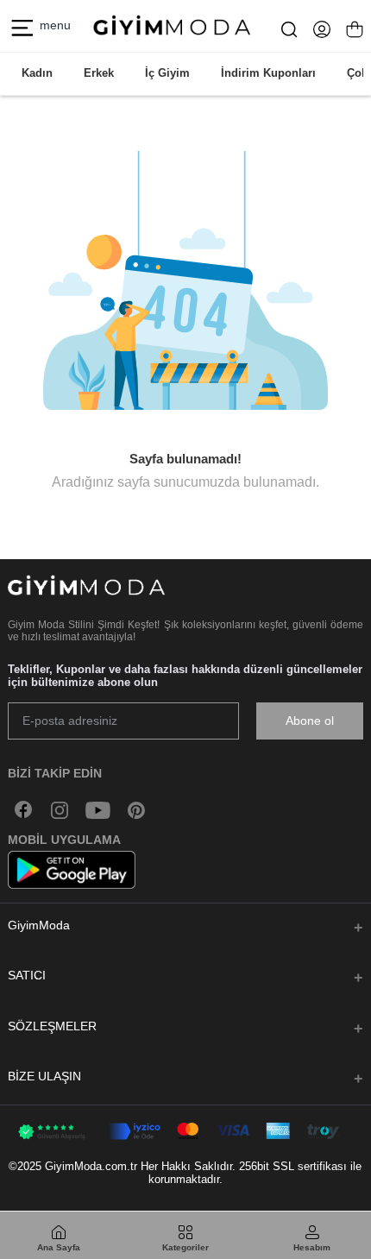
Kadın (37, 72)
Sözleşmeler (52, 1026)
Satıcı (27, 975)
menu (52, 25)
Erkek (99, 72)
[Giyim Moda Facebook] (24, 809)
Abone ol (310, 720)
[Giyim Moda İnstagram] (59, 809)
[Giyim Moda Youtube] (97, 809)
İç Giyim (167, 72)
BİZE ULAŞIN (44, 1076)
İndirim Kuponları (268, 72)
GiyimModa (39, 925)
